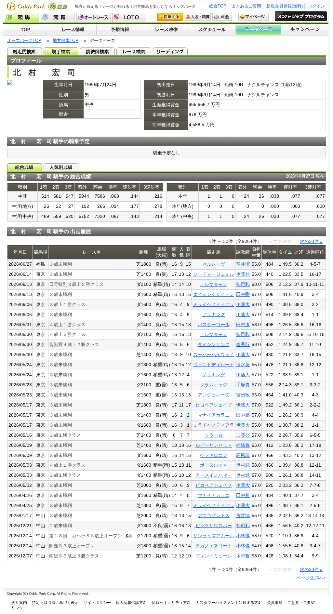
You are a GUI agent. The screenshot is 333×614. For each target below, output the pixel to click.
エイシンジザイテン (213, 294)
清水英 (243, 364)
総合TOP (217, 6)
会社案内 (19, 603)
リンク (17, 608)
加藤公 (243, 435)
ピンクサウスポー (213, 525)
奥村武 (243, 465)
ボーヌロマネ (213, 465)
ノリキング (213, 314)
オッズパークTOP (24, 40)
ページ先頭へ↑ (311, 578)
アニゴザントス (214, 515)
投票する (170, 17)
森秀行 (243, 344)
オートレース (93, 17)
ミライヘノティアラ (213, 304)
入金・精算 (198, 17)
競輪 (58, 17)
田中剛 (243, 294)
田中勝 (243, 415)
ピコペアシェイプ (213, 404)
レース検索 (133, 51)
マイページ (253, 17)
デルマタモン (213, 284)
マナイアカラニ (214, 415)
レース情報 (73, 30)
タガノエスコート (213, 545)
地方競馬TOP (65, 40)
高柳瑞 (243, 455)
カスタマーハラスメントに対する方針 (229, 603)
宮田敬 (243, 394)
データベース (259, 30)
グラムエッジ (213, 384)
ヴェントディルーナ (213, 364)
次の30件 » (311, 241)
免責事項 (275, 603)
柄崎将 (243, 445)
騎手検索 (61, 51)
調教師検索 (97, 51)
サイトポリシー (97, 603)
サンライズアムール (213, 535)
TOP (26, 30)
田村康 (243, 324)
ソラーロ (214, 435)
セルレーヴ (213, 264)
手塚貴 (243, 384)
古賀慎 (243, 515)
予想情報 (119, 30)
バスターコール (214, 324)
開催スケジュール (212, 30)
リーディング (170, 51)
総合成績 (24, 167)
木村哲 (243, 555)
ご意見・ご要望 (301, 603)
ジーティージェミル (213, 274)
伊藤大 (243, 304)
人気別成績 (61, 167)
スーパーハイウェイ (213, 354)
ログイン (316, 6)
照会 (222, 17)
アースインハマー (213, 475)
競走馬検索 (24, 51)
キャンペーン (305, 30)
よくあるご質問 (246, 6)
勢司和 (243, 284)
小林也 (243, 535)
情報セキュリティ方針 (171, 603)
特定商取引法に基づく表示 (55, 603)
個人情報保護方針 (131, 603)
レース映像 (166, 30)
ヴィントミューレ (213, 555)
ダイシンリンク (214, 344)
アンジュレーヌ (214, 394)
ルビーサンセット (213, 445)
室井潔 (243, 264)
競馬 (22, 17)
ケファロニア (213, 455)
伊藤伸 (243, 274)
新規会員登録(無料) (284, 6)
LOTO (129, 17)
